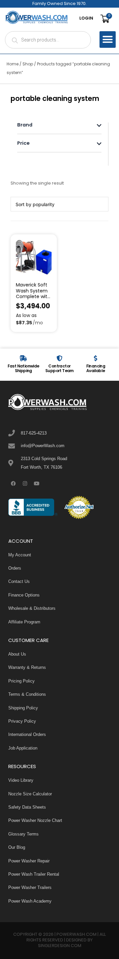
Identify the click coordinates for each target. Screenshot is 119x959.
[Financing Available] (96, 358)
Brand (24, 125)
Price (23, 144)
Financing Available (95, 368)
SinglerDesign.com (59, 945)
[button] (107, 39)
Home (13, 64)
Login (86, 18)
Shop (27, 64)
